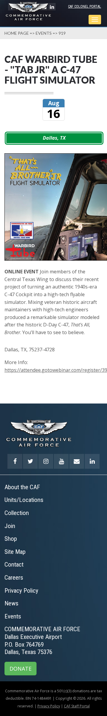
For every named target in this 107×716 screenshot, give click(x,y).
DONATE (21, 668)
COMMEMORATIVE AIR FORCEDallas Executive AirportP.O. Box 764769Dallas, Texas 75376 (42, 641)
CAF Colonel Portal (84, 6)
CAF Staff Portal (77, 706)
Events (44, 33)
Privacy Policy (48, 706)
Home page (16, 33)
